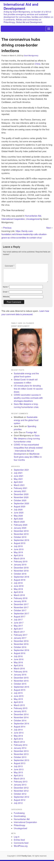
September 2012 (21, 796)
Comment (9, 265)
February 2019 (20, 561)
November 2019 (21, 533)
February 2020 (20, 524)
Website (6, 296)
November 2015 (21, 680)
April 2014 (18, 738)
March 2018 (19, 595)
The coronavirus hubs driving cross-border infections (20, 45)
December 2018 (21, 567)
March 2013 (19, 778)
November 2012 (21, 790)
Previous (7, 227)
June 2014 (18, 732)
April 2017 (18, 628)
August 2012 (19, 799)
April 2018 (18, 592)
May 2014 (18, 735)
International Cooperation (13, 218)
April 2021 (18, 482)
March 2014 (19, 741)
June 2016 (18, 659)
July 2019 (18, 546)
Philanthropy (19, 825)
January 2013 (20, 784)
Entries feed (19, 839)
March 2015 (19, 705)
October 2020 (20, 500)
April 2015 (18, 702)
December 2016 (21, 640)
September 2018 (21, 576)
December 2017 (21, 604)
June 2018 (18, 585)
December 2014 (21, 714)
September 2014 (21, 723)
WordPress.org (21, 845)
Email (5, 291)
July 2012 (18, 802)
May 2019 (18, 552)
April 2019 (18, 555)
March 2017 (19, 631)
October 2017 (20, 610)
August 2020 (19, 506)
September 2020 (21, 503)
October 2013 (20, 757)
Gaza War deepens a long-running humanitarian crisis (26, 405)
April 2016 (18, 665)
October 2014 (20, 720)
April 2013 (18, 775)
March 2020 (19, 521)
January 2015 (20, 711)
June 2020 (18, 512)
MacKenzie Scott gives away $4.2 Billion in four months (28, 456)
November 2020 (21, 497)
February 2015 (20, 708)
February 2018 (20, 598)
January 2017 (20, 637)
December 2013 (21, 750)
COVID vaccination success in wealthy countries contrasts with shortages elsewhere (28, 397)
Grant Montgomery (31, 55)
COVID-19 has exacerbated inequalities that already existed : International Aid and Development (28, 449)
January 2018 (20, 601)
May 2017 (18, 625)
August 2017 (19, 616)
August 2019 (19, 543)
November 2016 (21, 644)
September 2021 (21, 469)
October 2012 (20, 793)
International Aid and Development (21, 6)
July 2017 (18, 619)
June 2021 (18, 475)
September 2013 (21, 760)
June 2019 (18, 549)
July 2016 (18, 656)
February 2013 (20, 781)
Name (6, 286)
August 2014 (19, 726)
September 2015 (21, 686)
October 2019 (20, 537)
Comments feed (21, 842)
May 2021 (18, 478)
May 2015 (18, 699)
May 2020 (18, 515)
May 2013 (18, 772)
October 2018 (20, 573)
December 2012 (21, 787)
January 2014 (20, 747)
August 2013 (19, 763)
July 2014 (18, 729)
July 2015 (18, 692)
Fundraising (19, 813)
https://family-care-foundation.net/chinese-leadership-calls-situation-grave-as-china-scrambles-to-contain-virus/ (24, 234)
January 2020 (20, 527)
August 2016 (19, 653)
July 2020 (18, 509)
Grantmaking (20, 816)
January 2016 (20, 674)
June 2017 (18, 622)
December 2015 (21, 677)
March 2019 (19, 558)
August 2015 (19, 689)
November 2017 (21, 607)
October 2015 (20, 683)
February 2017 (20, 634)
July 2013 (18, 766)
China (37, 63)
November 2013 (21, 754)
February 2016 (20, 671)
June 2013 (18, 769)
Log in (16, 836)
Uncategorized (33, 218)
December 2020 (21, 494)
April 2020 (18, 518)
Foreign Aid (31, 432)
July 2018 (18, 582)
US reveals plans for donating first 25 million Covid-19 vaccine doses (28, 388)
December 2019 (21, 530)
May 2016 (18, 662)
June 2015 (18, 695)
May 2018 (18, 588)
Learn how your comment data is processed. (25, 312)
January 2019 (20, 564)
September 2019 (21, 540)
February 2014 (20, 744)
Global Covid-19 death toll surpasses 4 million (25, 381)
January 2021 (20, 491)
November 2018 (21, 570)
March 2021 (19, 485)
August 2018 (19, 579)
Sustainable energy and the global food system (26, 375)
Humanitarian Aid (33, 215)
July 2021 (18, 472)
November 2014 (21, 717)
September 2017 (21, 613)
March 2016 (19, 668)
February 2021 (20, 488)
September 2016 (21, 650)
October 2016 (20, 647)
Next (48, 227)
